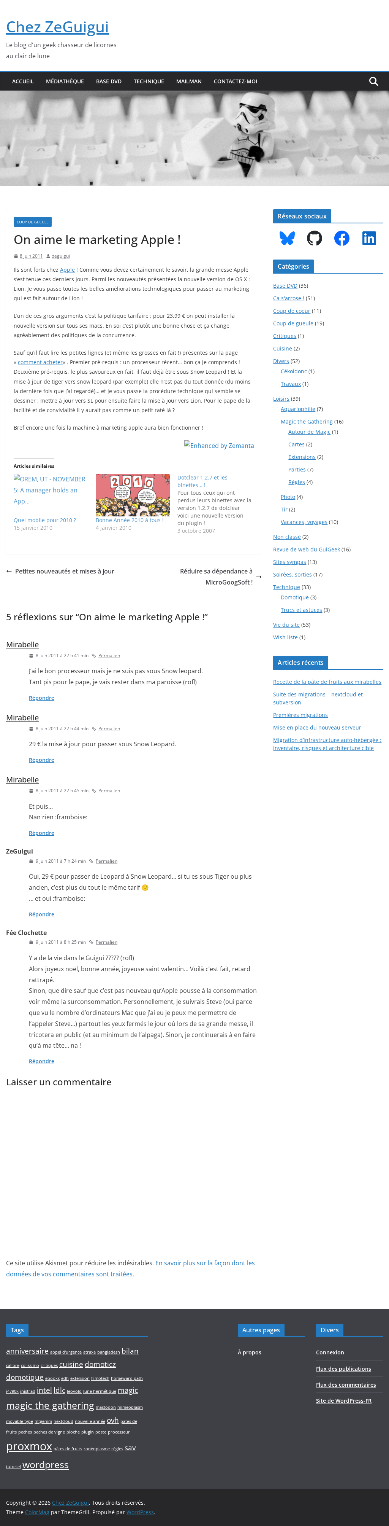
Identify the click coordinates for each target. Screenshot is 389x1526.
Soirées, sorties (292, 574)
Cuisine (282, 348)
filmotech (100, 1378)
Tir (284, 509)
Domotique (295, 597)
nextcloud (63, 1421)
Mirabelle (22, 644)
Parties (297, 469)
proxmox (29, 1446)
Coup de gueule (33, 222)
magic (128, 1390)
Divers (281, 361)
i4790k (12, 1391)
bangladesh (108, 1352)
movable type (19, 1421)
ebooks (52, 1378)
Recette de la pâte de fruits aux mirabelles (327, 681)
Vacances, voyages (304, 522)
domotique (25, 1377)
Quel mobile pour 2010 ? (45, 520)
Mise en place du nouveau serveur (317, 727)
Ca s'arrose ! (288, 298)
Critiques (284, 335)
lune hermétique (99, 1391)
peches (25, 1432)
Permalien (109, 655)
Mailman (189, 81)
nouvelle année (90, 1421)
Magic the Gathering (307, 421)
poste (100, 1432)
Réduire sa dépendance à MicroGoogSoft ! (216, 576)
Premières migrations (300, 714)
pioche (73, 1432)
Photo (288, 496)
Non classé (287, 536)
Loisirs (281, 398)
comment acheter (40, 362)
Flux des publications (343, 1368)
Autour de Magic (309, 431)
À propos (249, 1352)
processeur (119, 1432)
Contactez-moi (235, 81)
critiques (49, 1365)
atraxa (89, 1352)
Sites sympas (289, 561)
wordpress (45, 1464)
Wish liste (285, 637)
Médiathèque (65, 81)
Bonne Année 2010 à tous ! (130, 520)
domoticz (100, 1364)
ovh (113, 1420)
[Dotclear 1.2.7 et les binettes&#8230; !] (218, 504)
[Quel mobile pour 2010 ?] (51, 495)
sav (130, 1448)
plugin (87, 1432)
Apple (67, 269)
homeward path (127, 1378)
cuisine (71, 1364)
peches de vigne (49, 1432)
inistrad (27, 1391)
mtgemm (43, 1421)
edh (65, 1378)
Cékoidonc (294, 371)
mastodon (106, 1407)
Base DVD (109, 81)
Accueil (23, 81)
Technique (149, 81)
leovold (74, 1391)
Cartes (296, 444)
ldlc (59, 1390)
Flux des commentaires (346, 1384)
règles (117, 1448)
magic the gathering (50, 1405)
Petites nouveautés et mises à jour (64, 571)
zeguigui (61, 256)
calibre (12, 1365)
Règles (296, 482)
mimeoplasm (130, 1407)
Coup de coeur (291, 310)
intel (44, 1390)
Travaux (291, 383)
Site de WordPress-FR (344, 1400)
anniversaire (27, 1351)
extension (80, 1378)
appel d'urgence (66, 1352)
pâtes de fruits (68, 1448)
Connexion (330, 1352)
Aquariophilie (298, 409)
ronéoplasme (97, 1448)
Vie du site (286, 624)
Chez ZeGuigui (57, 26)
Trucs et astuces (301, 609)
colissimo (30, 1365)
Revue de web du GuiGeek (306, 549)
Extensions (302, 456)
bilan (130, 1351)
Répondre (41, 697)
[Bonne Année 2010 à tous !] (133, 495)
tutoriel (13, 1466)
